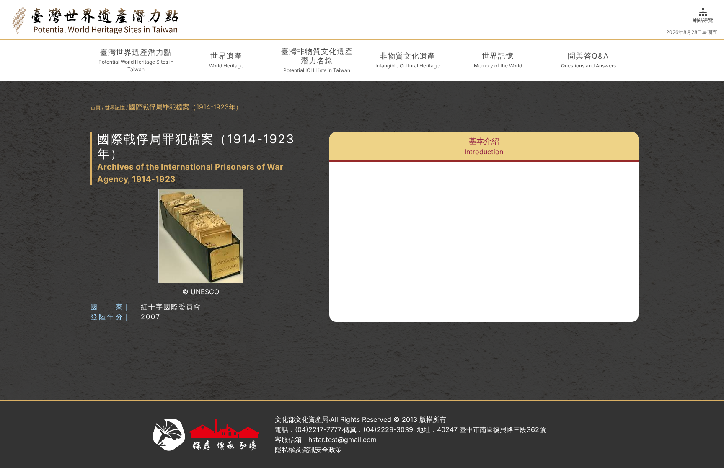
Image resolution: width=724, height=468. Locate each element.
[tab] (484, 147)
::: (9, 19)
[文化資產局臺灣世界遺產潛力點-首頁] (95, 19)
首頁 (95, 107)
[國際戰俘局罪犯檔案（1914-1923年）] (200, 236)
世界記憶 (115, 107)
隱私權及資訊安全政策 (308, 449)
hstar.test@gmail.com (342, 439)
